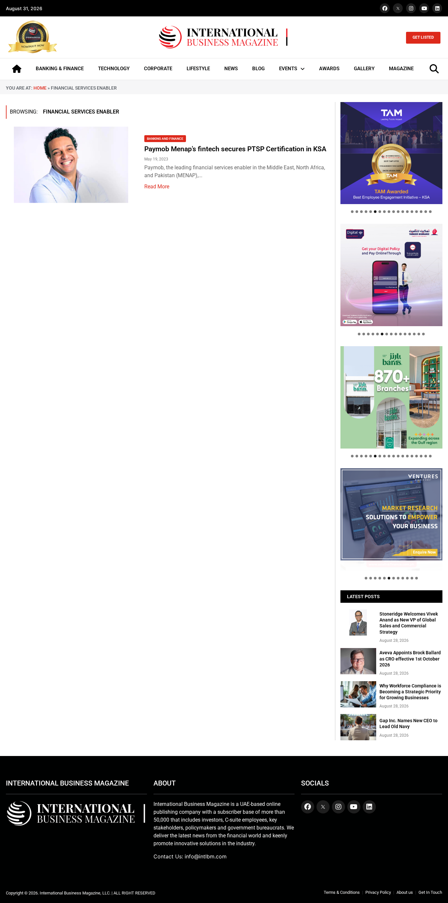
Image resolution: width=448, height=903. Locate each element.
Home (40, 88)
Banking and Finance (165, 138)
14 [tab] (412, 211)
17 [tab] (425, 211)
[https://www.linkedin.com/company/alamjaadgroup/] (391, 397)
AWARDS (329, 69)
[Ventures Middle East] (391, 514)
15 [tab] (416, 211)
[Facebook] (385, 8)
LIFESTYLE (198, 69)
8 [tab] (384, 211)
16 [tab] (421, 211)
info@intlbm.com (206, 856)
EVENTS (288, 69)
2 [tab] (357, 211)
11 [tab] (398, 211)
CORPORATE (158, 69)
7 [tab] (379, 211)
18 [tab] (430, 211)
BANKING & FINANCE (60, 69)
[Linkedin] (437, 8)
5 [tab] (370, 211)
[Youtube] (424, 8)
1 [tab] (352, 211)
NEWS (231, 69)
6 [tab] (375, 211)
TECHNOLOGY (114, 69)
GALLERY (364, 69)
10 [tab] (393, 211)
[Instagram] (411, 8)
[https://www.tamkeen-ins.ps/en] (391, 275)
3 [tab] (361, 211)
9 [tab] (389, 211)
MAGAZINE (401, 69)
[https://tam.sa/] (391, 153)
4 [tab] (366, 211)
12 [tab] (402, 211)
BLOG (258, 69)
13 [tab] (407, 211)
